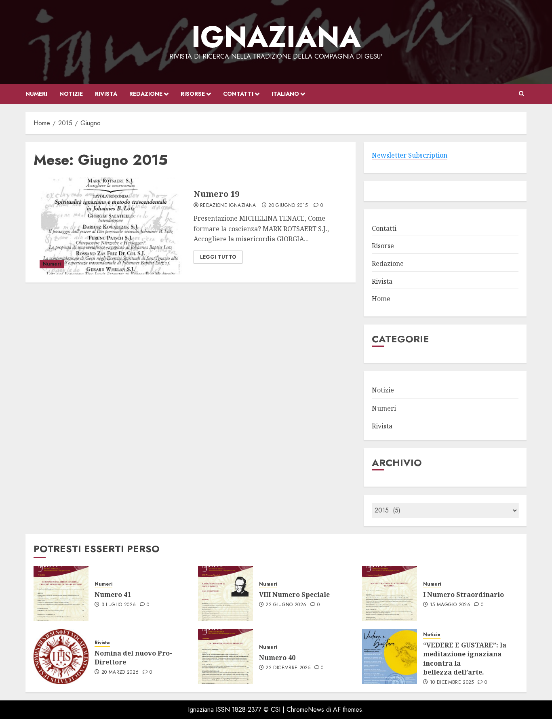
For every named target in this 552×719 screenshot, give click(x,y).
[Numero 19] (111, 225)
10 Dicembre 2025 (452, 682)
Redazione (145, 94)
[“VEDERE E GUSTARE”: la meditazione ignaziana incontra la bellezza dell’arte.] (389, 656)
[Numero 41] (61, 593)
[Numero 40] (225, 656)
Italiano (285, 94)
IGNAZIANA (276, 37)
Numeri (36, 94)
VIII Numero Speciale (295, 594)
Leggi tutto (218, 257)
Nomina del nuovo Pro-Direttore (133, 657)
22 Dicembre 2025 (287, 668)
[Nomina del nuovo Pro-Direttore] (61, 656)
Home (381, 298)
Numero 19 (216, 193)
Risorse (193, 94)
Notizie (71, 94)
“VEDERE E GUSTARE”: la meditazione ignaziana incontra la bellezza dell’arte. (464, 659)
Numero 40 (277, 657)
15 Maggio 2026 (450, 605)
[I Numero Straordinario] (389, 593)
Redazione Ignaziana (228, 205)
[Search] (521, 93)
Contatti (238, 94)
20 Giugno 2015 (288, 205)
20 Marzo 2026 (120, 672)
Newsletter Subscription (409, 155)
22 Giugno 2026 (285, 605)
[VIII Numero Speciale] (225, 593)
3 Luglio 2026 (118, 605)
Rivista (106, 94)
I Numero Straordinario (463, 594)
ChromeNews (305, 709)
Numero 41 (113, 594)
